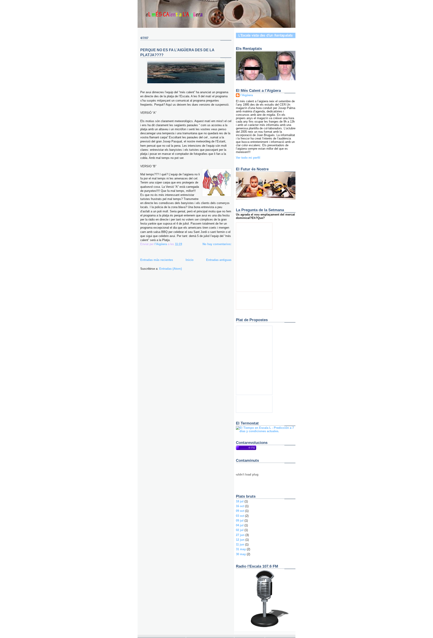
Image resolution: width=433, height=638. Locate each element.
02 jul (240, 530)
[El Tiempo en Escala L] (265, 431)
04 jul (240, 525)
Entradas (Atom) (170, 268)
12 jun (240, 539)
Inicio (189, 260)
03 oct (240, 515)
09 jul (240, 520)
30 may (241, 554)
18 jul (240, 501)
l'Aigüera (246, 95)
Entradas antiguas (218, 260)
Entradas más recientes (156, 260)
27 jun (240, 535)
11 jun (240, 544)
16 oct (240, 506)
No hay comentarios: (217, 244)
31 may (241, 549)
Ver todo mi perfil (248, 157)
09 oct (240, 511)
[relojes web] (247, 485)
